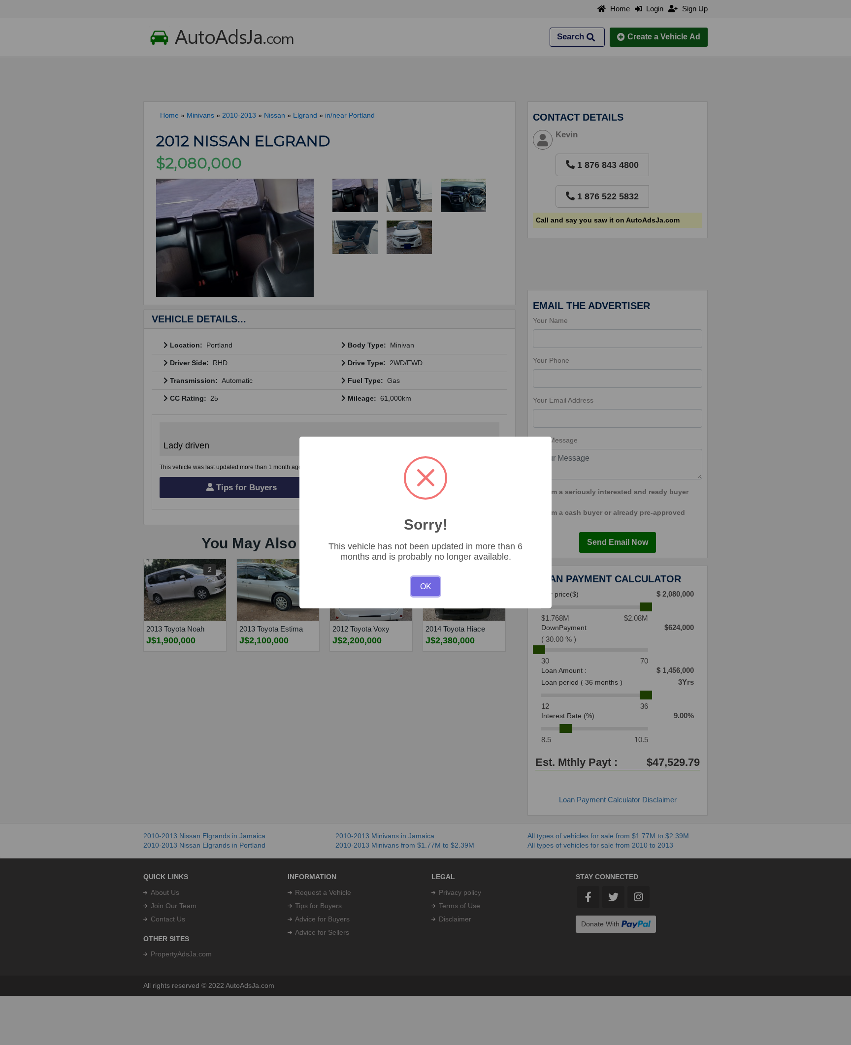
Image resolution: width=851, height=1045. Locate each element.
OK (425, 586)
